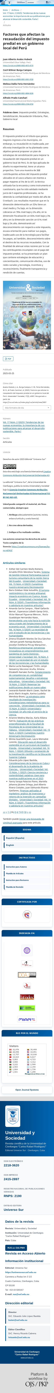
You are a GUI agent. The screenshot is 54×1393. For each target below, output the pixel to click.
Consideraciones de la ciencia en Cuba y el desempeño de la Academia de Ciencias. (29, 766)
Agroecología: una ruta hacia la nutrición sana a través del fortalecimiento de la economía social (29, 623)
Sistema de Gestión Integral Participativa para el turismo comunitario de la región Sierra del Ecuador (29, 577)
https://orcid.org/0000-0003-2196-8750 (18, 104)
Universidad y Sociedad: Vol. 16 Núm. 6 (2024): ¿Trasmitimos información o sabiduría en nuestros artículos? (30, 602)
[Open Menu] (3, 3)
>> (30, 812)
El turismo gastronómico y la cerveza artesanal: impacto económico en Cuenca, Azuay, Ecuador (29, 595)
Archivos (15, 10)
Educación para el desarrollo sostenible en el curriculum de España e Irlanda (29, 745)
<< (4, 812)
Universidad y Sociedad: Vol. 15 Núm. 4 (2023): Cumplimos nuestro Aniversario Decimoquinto (28, 584)
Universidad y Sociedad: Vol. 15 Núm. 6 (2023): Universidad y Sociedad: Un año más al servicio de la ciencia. (29, 710)
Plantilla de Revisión (14, 887)
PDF (9, 358)
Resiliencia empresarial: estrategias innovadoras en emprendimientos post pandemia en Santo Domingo (28, 650)
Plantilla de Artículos (15, 874)
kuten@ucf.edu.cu (17, 1320)
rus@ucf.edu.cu (21, 1294)
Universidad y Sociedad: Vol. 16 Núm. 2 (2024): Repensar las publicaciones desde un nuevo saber (29, 684)
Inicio (5, 10)
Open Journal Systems (27, 1090)
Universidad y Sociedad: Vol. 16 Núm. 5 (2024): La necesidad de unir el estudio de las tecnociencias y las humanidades (30, 631)
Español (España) (15, 838)
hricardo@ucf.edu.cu (19, 1337)
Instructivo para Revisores (17, 880)
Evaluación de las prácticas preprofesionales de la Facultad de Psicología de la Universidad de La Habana (26, 725)
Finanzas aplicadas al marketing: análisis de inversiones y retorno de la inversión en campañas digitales (27, 795)
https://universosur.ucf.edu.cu (20, 1272)
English (10, 845)
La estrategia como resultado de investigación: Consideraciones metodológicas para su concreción (29, 701)
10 (25, 812)
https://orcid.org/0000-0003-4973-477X (18, 65)
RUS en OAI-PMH (16, 1248)
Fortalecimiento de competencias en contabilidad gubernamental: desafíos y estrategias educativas (30, 677)
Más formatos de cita (14, 407)
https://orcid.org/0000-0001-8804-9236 (18, 93)
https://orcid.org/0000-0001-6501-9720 (18, 79)
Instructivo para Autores (16, 867)
